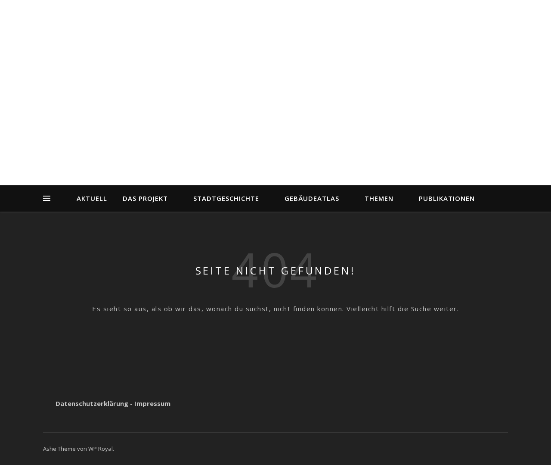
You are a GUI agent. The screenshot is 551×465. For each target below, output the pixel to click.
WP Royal (100, 449)
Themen (379, 198)
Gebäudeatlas (312, 198)
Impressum (152, 403)
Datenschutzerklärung (92, 403)
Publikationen (447, 198)
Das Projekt (145, 198)
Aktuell (92, 198)
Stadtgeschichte (226, 198)
